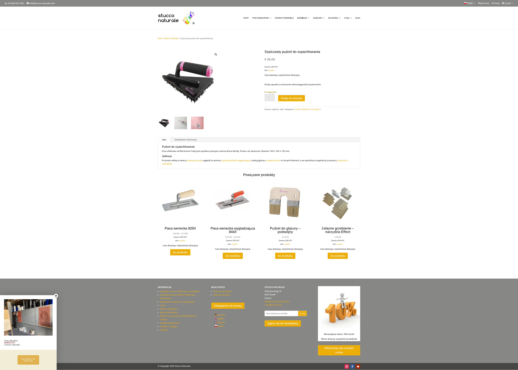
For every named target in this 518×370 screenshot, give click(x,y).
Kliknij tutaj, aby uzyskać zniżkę (339, 350)
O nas (162, 305)
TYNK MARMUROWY (260, 18)
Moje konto (483, 3)
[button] (215, 54)
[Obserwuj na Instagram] (347, 366)
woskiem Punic (273, 160)
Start (160, 38)
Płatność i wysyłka (168, 326)
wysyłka (271, 70)
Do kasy (496, 3)
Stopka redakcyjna (169, 308)
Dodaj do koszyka (291, 98)
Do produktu (180, 252)
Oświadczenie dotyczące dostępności (177, 301)
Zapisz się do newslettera (282, 323)
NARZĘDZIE (302, 18)
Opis (164, 139)
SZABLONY (317, 18)
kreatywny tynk (194, 160)
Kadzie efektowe (171, 38)
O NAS (346, 18)
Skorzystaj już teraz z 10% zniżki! (339, 334)
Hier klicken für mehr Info (28, 359)
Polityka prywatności (170, 322)
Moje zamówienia (221, 294)
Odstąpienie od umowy (228, 305)
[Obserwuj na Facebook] (352, 366)
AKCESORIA (333, 18)
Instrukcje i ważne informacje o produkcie (180, 291)
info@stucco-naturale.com (277, 301)
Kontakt (163, 329)
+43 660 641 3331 (15, 3)
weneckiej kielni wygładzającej (236, 160)
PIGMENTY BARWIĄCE (284, 18)
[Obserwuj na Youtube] (358, 366)
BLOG (357, 18)
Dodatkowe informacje (186, 139)
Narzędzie (315, 109)
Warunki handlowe (169, 312)
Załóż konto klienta (222, 291)
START (246, 18)
